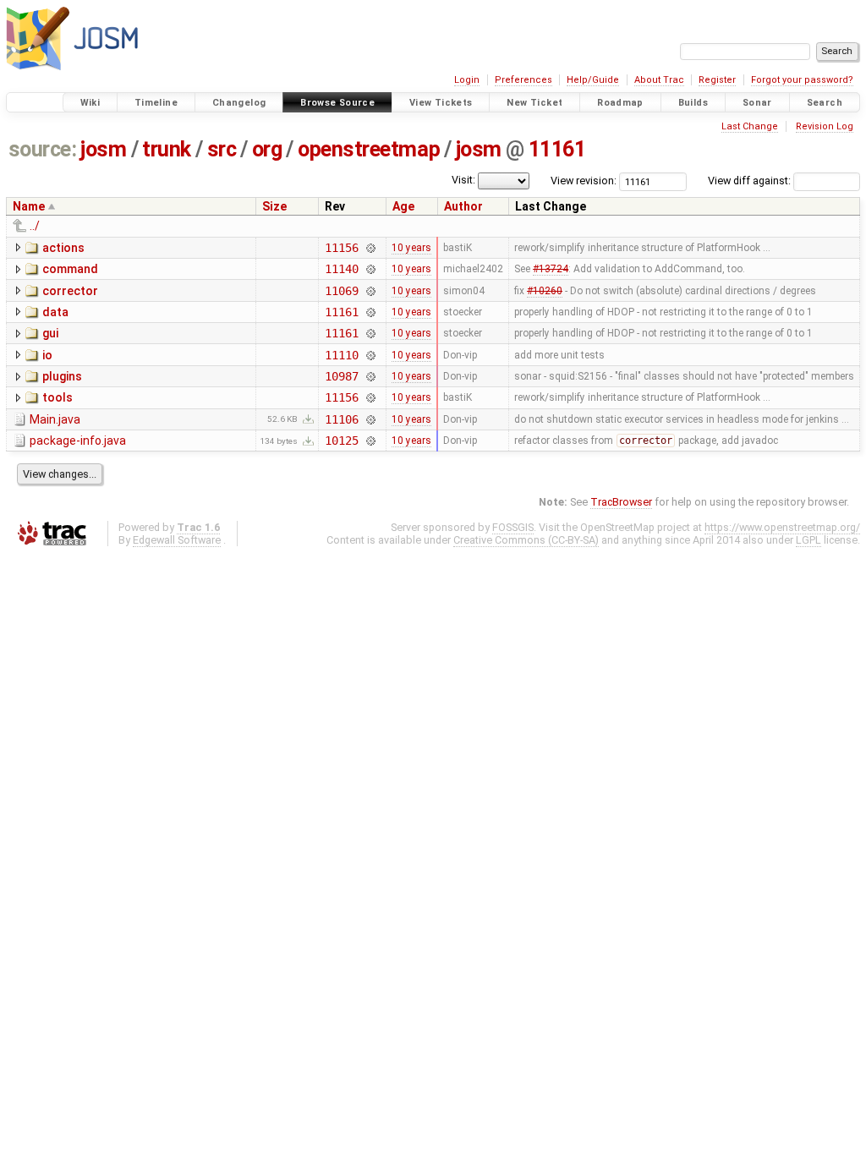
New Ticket (534, 102)
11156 (341, 248)
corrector (70, 291)
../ (35, 226)
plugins (62, 376)
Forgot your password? (802, 79)
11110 (341, 355)
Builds (693, 102)
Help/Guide (593, 79)
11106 (341, 419)
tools (57, 397)
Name (29, 206)
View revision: (584, 180)
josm (103, 149)
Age (403, 206)
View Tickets (441, 102)
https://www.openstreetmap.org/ (782, 527)
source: (42, 149)
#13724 (550, 269)
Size (274, 206)
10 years (411, 248)
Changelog (239, 102)
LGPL (808, 540)
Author (463, 206)
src (222, 149)
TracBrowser (621, 501)
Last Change (749, 126)
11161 (557, 149)
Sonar (757, 102)
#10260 (544, 291)
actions (63, 248)
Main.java (55, 419)
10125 (341, 440)
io (47, 355)
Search (824, 102)
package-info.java (78, 440)
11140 (341, 269)
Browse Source (337, 102)
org (267, 149)
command (70, 269)
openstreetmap (369, 149)
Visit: (463, 179)
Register (717, 79)
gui (50, 333)
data (55, 312)
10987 (341, 376)
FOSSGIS (513, 527)
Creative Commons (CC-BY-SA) (526, 540)
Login (467, 79)
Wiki (90, 102)
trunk (166, 149)
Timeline (156, 102)
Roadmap (620, 102)
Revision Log (824, 126)
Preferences (523, 79)
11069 (341, 291)
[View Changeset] (370, 248)
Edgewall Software (177, 540)
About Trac (659, 79)
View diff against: (750, 180)
